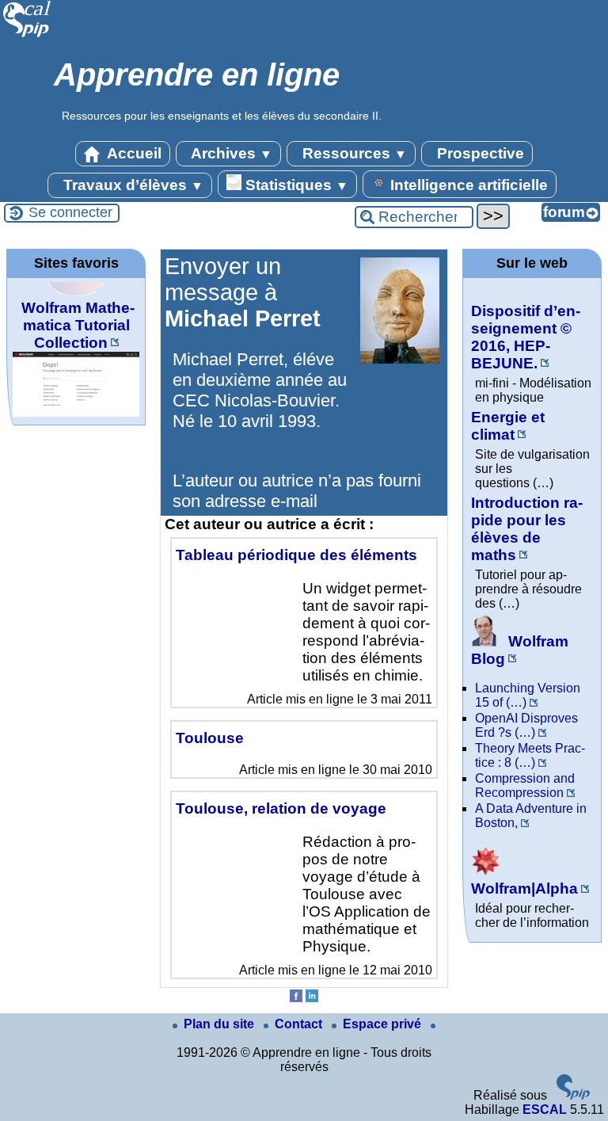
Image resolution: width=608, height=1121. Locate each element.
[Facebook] (296, 998)
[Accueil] (27, 35)
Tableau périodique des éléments (296, 555)
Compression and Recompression (525, 785)
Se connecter (70, 212)
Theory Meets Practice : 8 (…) (530, 755)
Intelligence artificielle (467, 185)
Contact (300, 1024)
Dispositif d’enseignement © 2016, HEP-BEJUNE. (525, 337)
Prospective (478, 153)
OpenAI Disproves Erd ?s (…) (526, 725)
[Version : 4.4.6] (573, 1095)
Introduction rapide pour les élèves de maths (527, 528)
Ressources (352, 153)
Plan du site (220, 1024)
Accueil (133, 153)
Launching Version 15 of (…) (527, 695)
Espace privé (383, 1024)
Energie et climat (508, 426)
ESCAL (544, 1109)
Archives (230, 153)
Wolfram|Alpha (524, 888)
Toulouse (210, 738)
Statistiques (294, 185)
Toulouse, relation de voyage (281, 808)
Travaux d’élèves (131, 185)
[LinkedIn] (312, 998)
